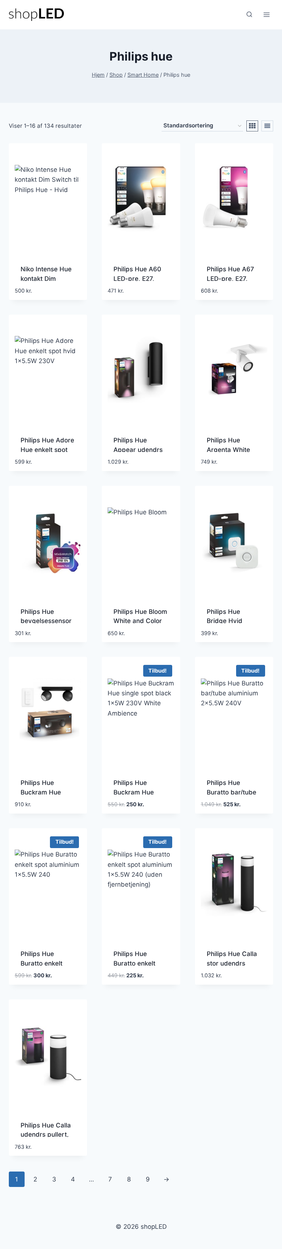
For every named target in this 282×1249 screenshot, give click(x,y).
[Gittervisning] (252, 125)
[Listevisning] (267, 125)
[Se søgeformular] (249, 14)
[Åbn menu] (266, 14)
